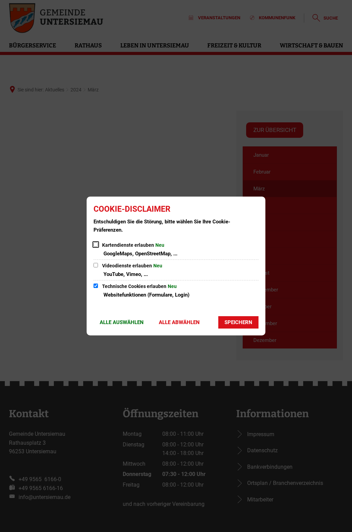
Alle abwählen (179, 322)
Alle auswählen (122, 322)
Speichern (238, 322)
